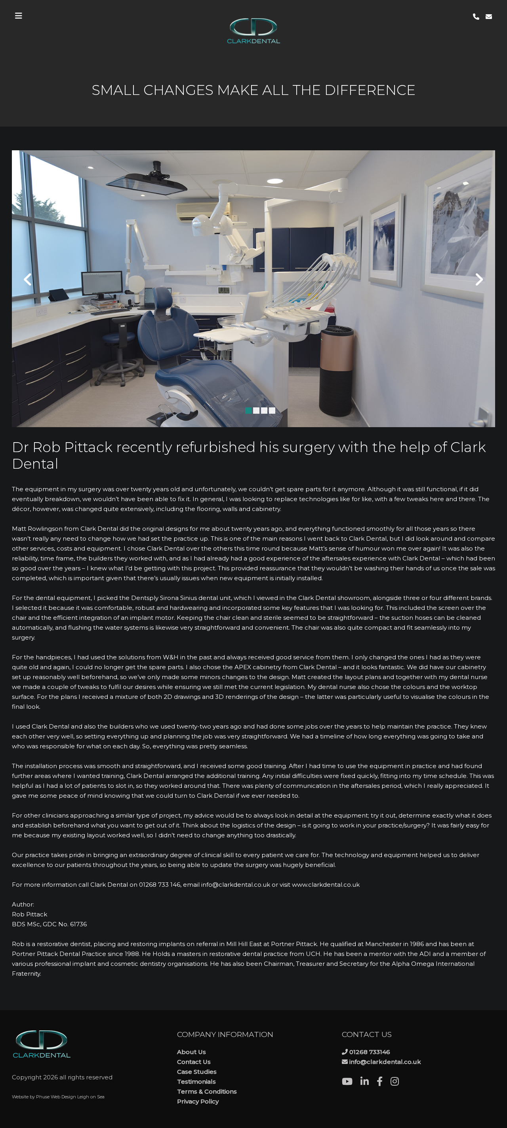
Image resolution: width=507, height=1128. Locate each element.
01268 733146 (369, 1052)
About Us (191, 1052)
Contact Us (194, 1062)
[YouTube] (351, 1082)
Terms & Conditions (207, 1091)
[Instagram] (399, 1082)
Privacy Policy (198, 1101)
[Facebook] (384, 1082)
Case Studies (197, 1071)
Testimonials (196, 1081)
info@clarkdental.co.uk (385, 1062)
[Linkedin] (368, 1082)
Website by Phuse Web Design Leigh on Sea (58, 1097)
